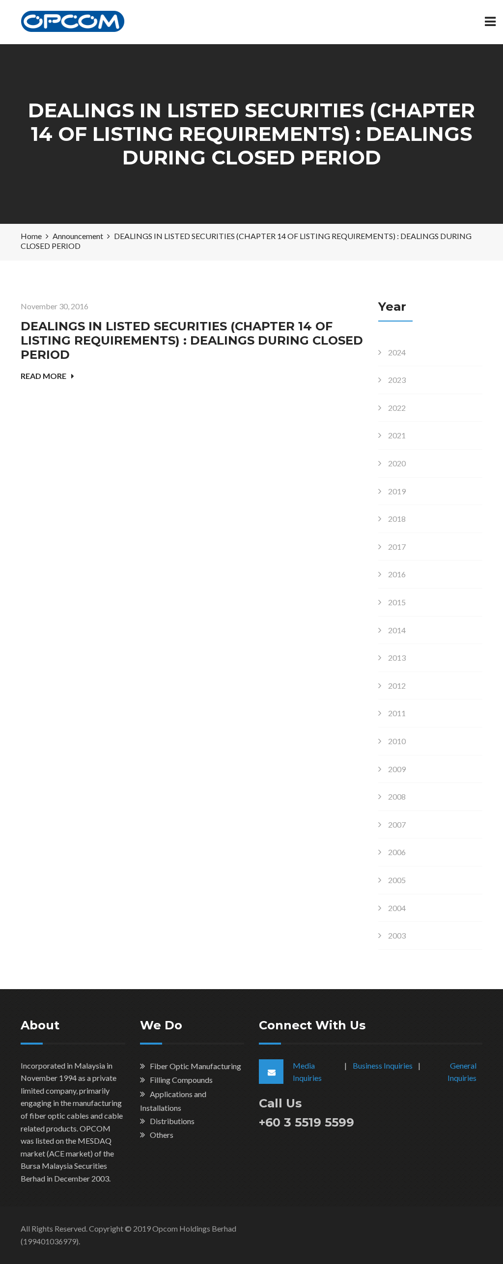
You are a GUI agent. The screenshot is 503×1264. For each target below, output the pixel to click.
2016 (397, 574)
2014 (397, 630)
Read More (43, 375)
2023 (397, 379)
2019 (397, 491)
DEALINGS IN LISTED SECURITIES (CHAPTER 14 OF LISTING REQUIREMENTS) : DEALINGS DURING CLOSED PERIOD (192, 340)
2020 (397, 463)
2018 (397, 518)
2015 (397, 602)
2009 (397, 769)
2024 (397, 352)
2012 (397, 685)
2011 (397, 713)
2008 (397, 796)
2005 (397, 880)
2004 (397, 908)
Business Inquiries (383, 1065)
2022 (397, 407)
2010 (397, 741)
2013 (397, 657)
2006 (397, 852)
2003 (397, 935)
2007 (397, 824)
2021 (397, 435)
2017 (397, 546)
